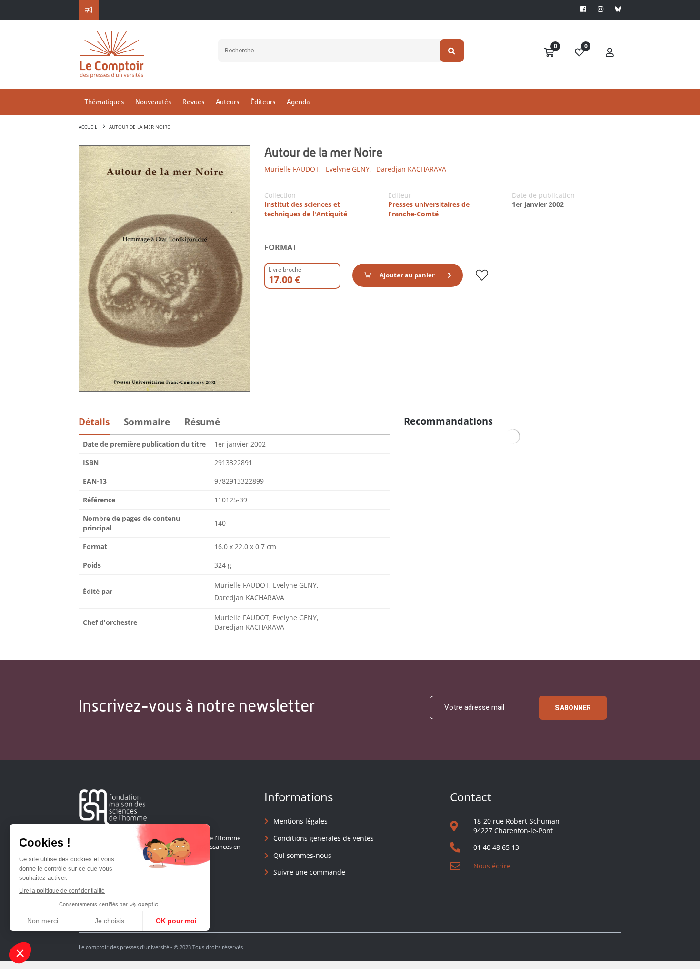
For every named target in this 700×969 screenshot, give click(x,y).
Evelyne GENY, (348, 168)
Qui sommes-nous (302, 855)
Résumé (202, 422)
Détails (94, 422)
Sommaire (147, 422)
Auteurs (227, 102)
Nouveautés (153, 102)
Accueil (88, 126)
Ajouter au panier (407, 275)
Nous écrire (491, 865)
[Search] (452, 50)
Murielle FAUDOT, (292, 168)
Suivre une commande (309, 872)
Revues (193, 102)
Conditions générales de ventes (323, 838)
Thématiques (104, 102)
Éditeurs (262, 102)
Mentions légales (300, 821)
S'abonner (573, 708)
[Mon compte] (610, 52)
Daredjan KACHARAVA (411, 168)
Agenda (298, 102)
